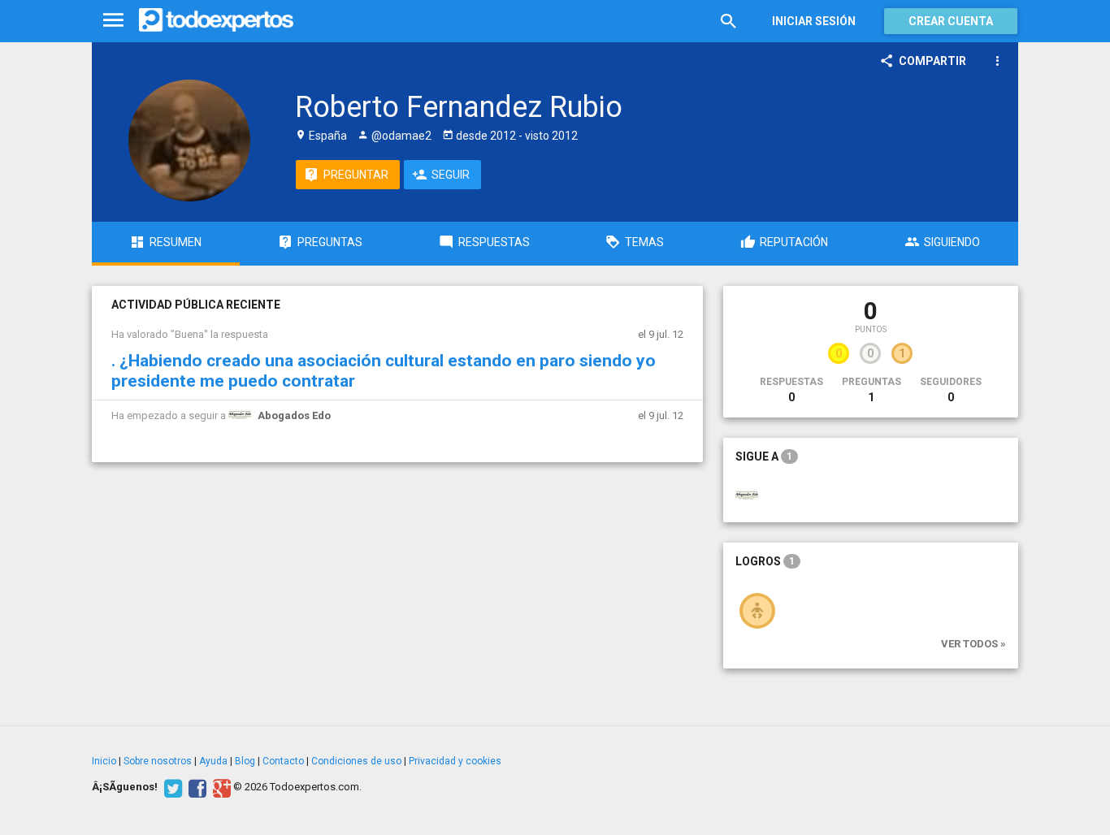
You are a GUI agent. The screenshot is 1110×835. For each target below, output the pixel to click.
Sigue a (763, 456)
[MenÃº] (113, 20)
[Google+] (220, 787)
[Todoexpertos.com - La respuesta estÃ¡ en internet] (216, 20)
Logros (765, 561)
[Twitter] (171, 787)
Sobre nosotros (158, 761)
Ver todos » (973, 644)
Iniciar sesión (814, 21)
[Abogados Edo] (746, 494)
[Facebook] (195, 787)
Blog (245, 761)
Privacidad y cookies (455, 761)
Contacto (283, 761)
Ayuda (213, 761)
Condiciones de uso (356, 761)
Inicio (104, 761)
